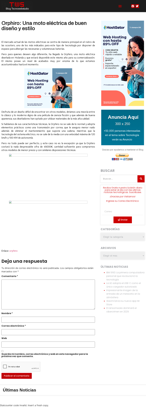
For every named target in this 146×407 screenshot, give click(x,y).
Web (4, 338)
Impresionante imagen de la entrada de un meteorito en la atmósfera (123, 294)
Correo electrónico (13, 326)
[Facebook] (133, 6)
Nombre (7, 313)
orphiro (13, 250)
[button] (120, 6)
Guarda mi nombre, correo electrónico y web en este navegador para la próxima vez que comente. (44, 355)
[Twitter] (137, 6)
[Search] (141, 178)
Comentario (9, 276)
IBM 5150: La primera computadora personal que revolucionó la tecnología (125, 276)
